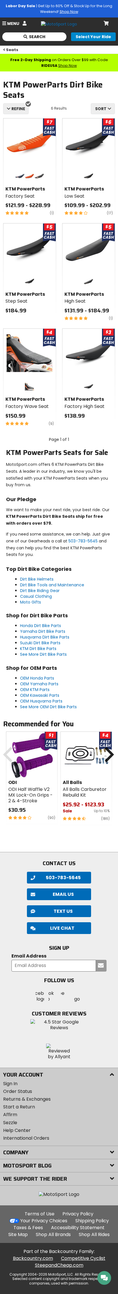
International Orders (26, 1138)
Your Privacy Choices (43, 1220)
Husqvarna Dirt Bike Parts (44, 637)
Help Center (17, 1130)
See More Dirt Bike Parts (43, 654)
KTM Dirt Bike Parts (38, 648)
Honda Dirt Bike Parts (40, 625)
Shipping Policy (92, 1220)
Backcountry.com (33, 1258)
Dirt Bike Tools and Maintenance (52, 585)
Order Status (17, 1091)
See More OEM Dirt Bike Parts (48, 707)
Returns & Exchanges (27, 1099)
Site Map (18, 1234)
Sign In (10, 1083)
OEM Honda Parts (37, 678)
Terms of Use (39, 1214)
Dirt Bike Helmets (37, 579)
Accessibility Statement (78, 1227)
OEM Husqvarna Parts (41, 701)
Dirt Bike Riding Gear (40, 591)
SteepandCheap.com (59, 1265)
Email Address (28, 956)
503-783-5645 (83, 541)
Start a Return (19, 1107)
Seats (12, 49)
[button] (59, 928)
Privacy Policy (77, 1214)
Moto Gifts (30, 602)
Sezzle (10, 1122)
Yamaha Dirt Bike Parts (42, 631)
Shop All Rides (94, 1234)
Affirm (10, 1114)
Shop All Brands (53, 1234)
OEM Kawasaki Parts (39, 695)
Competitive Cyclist (83, 1258)
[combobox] (103, 108)
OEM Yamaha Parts (39, 684)
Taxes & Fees (28, 1227)
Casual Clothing (36, 596)
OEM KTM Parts (35, 689)
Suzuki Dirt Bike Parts (40, 643)
